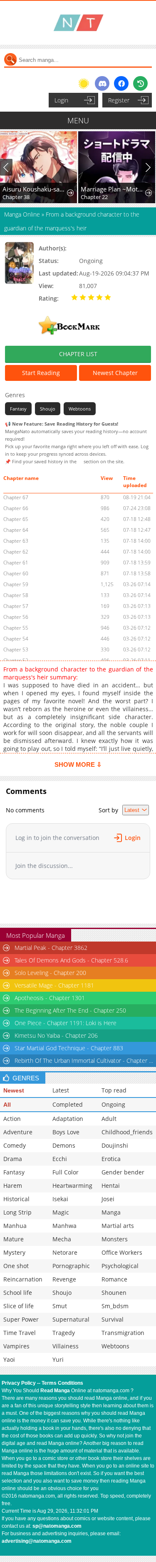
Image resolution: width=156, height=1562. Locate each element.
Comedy (14, 1145)
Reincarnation (22, 1279)
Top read (114, 1090)
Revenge (64, 1279)
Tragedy (63, 1333)
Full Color (65, 1172)
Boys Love (65, 1132)
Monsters (115, 1239)
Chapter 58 (15, 595)
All (7, 1104)
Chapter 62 (15, 551)
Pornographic (71, 1266)
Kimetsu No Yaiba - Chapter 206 (56, 1035)
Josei (108, 1199)
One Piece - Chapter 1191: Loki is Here (65, 1023)
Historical (16, 1199)
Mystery (14, 1252)
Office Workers (122, 1252)
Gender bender (123, 1172)
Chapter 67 (15, 497)
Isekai (60, 1199)
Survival (113, 1319)
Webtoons (80, 409)
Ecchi (59, 1159)
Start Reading (41, 373)
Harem (12, 1185)
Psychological (120, 1266)
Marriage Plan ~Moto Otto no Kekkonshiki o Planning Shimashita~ (113, 189)
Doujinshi (115, 1145)
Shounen (114, 1293)
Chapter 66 (15, 508)
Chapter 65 (15, 519)
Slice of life (18, 1306)
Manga (111, 1212)
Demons (63, 1145)
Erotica (111, 1159)
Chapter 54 (15, 638)
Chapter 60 (15, 573)
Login (61, 100)
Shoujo (47, 409)
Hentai (111, 1185)
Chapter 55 (15, 627)
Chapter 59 (15, 584)
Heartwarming (72, 1185)
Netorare (64, 1252)
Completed (67, 1104)
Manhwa (64, 1226)
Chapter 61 (15, 562)
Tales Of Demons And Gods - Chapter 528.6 (71, 960)
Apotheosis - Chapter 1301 (50, 998)
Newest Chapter (115, 373)
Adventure (17, 1132)
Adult (109, 1119)
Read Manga (55, 1391)
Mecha (61, 1239)
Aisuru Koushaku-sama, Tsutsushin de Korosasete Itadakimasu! (35, 189)
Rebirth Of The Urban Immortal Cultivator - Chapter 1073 (85, 1060)
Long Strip (17, 1212)
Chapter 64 (15, 529)
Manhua (15, 1226)
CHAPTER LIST (78, 354)
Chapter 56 (15, 616)
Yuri (58, 1359)
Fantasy (18, 409)
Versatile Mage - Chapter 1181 (54, 985)
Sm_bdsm (115, 1306)
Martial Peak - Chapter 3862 (51, 948)
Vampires (16, 1346)
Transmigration (123, 1333)
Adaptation (67, 1119)
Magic (60, 1212)
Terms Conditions (62, 1383)
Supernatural (70, 1319)
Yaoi (9, 1359)
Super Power (21, 1319)
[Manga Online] (78, 23)
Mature (13, 1239)
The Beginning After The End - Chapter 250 (70, 1010)
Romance (114, 1279)
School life (17, 1293)
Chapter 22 (94, 197)
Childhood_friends (127, 1132)
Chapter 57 (15, 606)
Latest (60, 1090)
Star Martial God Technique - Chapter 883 (69, 1048)
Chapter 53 (15, 649)
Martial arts (118, 1226)
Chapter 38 (16, 197)
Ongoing (113, 1104)
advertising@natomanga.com (37, 1541)
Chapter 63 (15, 540)
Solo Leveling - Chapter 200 (50, 973)
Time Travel (19, 1333)
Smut (59, 1306)
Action (12, 1119)
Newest (13, 1090)
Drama (12, 1159)
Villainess (65, 1346)
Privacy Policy (19, 1383)
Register (118, 100)
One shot (16, 1266)
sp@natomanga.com (57, 1526)
